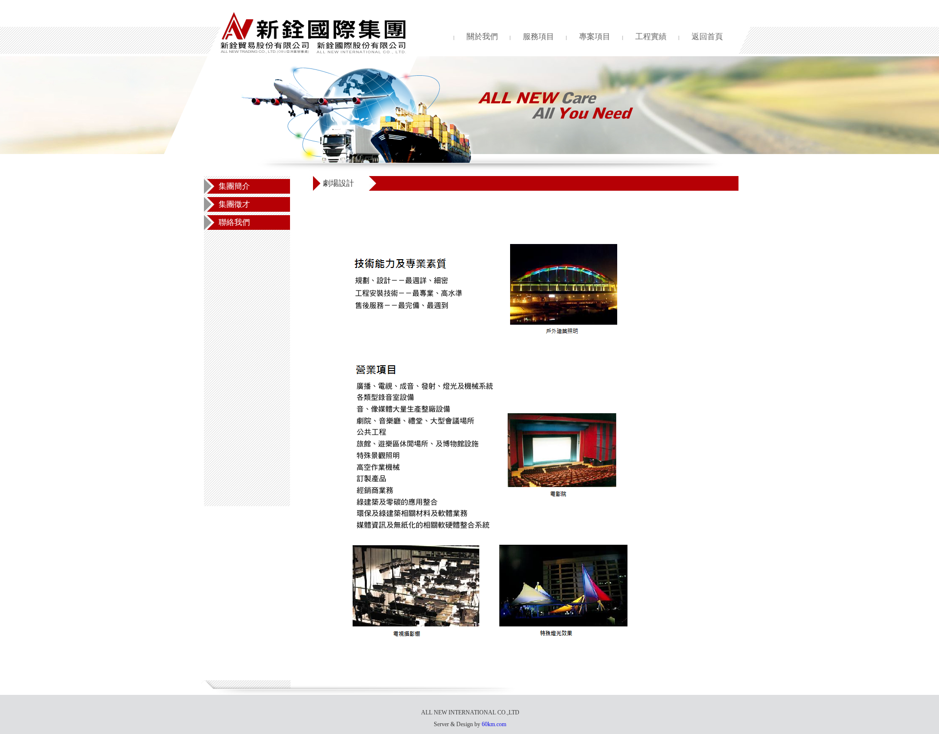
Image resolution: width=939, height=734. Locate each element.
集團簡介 (234, 186)
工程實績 (651, 36)
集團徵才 (234, 204)
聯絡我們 (234, 222)
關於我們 (482, 36)
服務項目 (538, 36)
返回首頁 (707, 36)
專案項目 (594, 36)
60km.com (494, 724)
